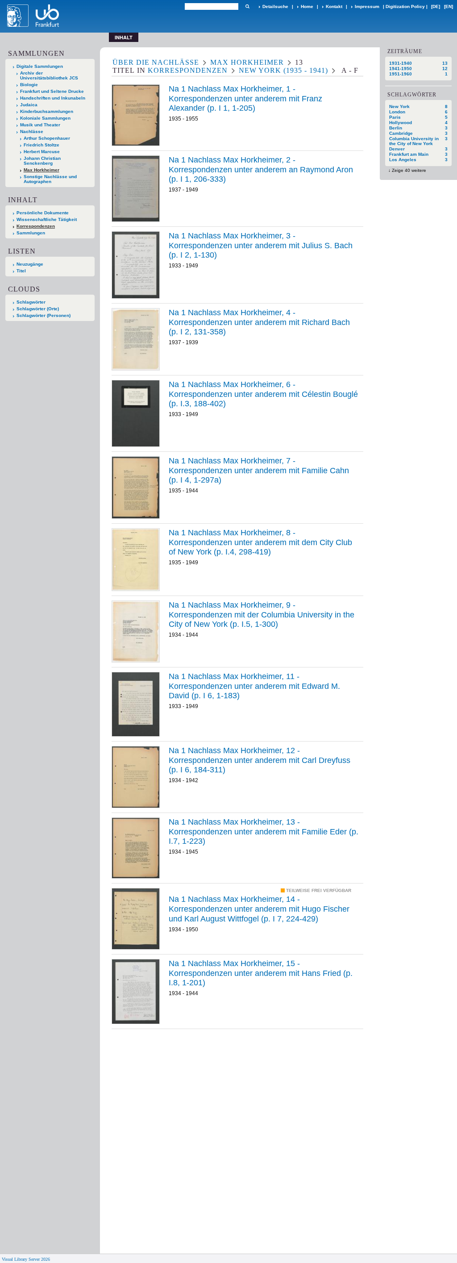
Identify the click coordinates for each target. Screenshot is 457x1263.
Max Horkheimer (41, 169)
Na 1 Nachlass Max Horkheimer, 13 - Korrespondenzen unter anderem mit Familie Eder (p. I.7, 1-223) (263, 831)
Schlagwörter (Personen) (44, 315)
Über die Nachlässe (155, 62)
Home (307, 6)
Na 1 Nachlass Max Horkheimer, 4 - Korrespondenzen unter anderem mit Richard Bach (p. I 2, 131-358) (259, 322)
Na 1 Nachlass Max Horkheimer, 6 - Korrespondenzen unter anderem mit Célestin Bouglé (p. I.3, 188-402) (263, 394)
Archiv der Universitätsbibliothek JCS (49, 75)
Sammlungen (31, 232)
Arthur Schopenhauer (47, 138)
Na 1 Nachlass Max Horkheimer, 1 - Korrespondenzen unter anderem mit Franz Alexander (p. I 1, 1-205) (245, 98)
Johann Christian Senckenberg (42, 161)
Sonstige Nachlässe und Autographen (50, 179)
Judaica (28, 104)
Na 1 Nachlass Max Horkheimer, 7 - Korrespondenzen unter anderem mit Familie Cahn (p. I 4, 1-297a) (259, 470)
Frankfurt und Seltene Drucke (52, 91)
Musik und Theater (40, 124)
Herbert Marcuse (42, 151)
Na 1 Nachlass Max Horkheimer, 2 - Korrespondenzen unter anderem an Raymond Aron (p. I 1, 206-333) (261, 169)
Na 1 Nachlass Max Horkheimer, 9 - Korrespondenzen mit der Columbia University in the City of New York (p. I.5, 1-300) (261, 614)
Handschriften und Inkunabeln (52, 98)
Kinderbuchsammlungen (46, 111)
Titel (21, 270)
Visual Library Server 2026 (26, 1259)
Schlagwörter (31, 302)
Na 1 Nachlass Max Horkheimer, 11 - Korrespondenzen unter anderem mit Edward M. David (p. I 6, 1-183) (254, 686)
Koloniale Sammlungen (45, 118)
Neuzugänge (30, 264)
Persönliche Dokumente (43, 212)
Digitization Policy (405, 6)
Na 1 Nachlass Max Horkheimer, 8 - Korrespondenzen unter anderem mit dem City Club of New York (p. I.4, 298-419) (260, 542)
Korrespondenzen (36, 226)
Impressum (367, 6)
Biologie (29, 84)
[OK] (247, 6)
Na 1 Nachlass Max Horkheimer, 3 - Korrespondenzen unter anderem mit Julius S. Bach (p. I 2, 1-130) (261, 245)
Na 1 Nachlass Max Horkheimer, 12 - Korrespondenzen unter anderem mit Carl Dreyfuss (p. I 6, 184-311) (259, 760)
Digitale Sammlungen (40, 66)
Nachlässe (31, 131)
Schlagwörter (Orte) (38, 308)
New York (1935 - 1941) (283, 70)
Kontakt (334, 6)
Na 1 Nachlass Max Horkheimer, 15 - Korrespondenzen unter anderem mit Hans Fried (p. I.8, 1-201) (261, 973)
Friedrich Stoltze (41, 144)
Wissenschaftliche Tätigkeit (47, 219)
